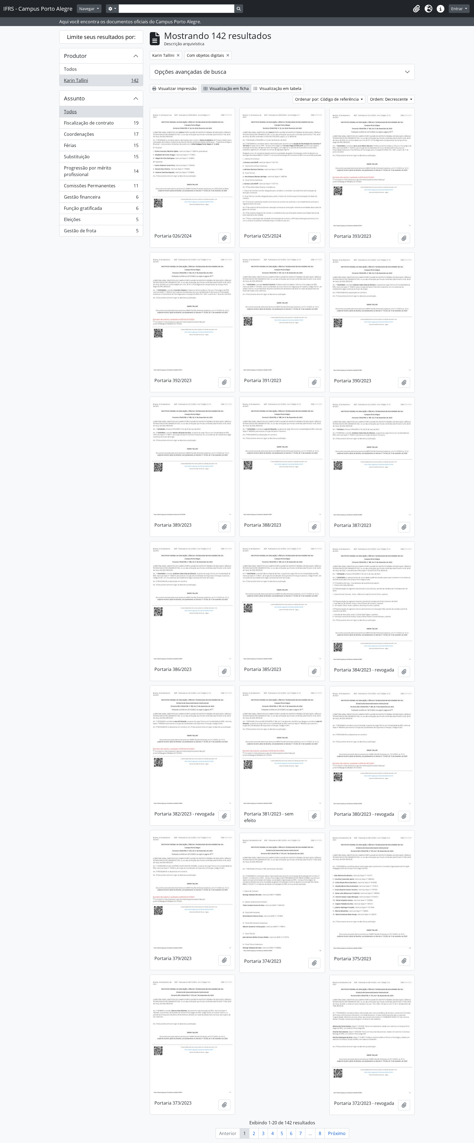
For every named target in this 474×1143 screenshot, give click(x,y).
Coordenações (101, 135)
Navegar (87, 8)
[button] (416, 9)
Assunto (74, 98)
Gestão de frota (101, 232)
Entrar (457, 8)
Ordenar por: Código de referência (327, 99)
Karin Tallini (101, 81)
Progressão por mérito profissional (101, 171)
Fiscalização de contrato (101, 124)
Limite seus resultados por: (101, 37)
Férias (101, 146)
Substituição (101, 158)
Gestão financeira (101, 198)
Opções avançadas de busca (190, 71)
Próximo (337, 1133)
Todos (70, 69)
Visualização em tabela (279, 88)
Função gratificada (101, 209)
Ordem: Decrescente (389, 99)
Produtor (75, 56)
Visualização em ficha (228, 88)
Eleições (101, 220)
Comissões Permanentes (101, 187)
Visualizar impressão (176, 88)
